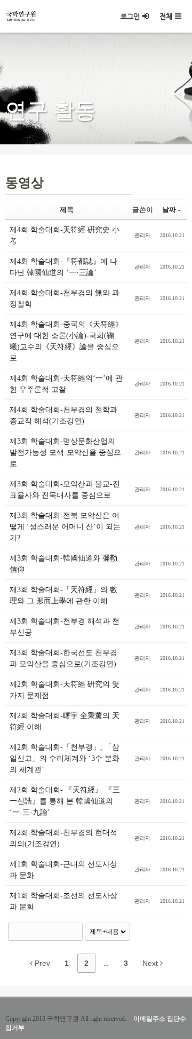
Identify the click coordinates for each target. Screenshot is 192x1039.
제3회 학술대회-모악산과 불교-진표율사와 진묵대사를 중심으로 (65, 489)
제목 (67, 210)
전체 (165, 16)
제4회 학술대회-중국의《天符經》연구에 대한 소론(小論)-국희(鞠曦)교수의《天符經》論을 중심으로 (66, 341)
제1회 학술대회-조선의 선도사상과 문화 (63, 901)
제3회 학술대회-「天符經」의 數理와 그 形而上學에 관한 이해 (63, 595)
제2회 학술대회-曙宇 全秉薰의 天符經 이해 (64, 721)
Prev (41, 963)
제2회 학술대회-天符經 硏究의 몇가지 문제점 (64, 689)
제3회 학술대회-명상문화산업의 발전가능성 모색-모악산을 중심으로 (65, 452)
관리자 (142, 235)
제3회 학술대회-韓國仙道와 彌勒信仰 (63, 563)
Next (151, 963)
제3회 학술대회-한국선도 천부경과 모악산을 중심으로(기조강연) (63, 658)
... (105, 963)
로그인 (130, 16)
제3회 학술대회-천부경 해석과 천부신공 (64, 626)
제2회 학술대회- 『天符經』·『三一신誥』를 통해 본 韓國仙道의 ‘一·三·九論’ (65, 801)
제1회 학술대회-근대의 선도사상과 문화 (63, 869)
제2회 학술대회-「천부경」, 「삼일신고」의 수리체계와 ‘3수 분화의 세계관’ (64, 758)
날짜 (169, 210)
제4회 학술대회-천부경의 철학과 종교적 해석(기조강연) (63, 415)
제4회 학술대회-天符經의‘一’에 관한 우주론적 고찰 (66, 383)
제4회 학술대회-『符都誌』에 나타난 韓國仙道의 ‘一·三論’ (63, 267)
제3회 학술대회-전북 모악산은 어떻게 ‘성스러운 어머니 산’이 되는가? (65, 526)
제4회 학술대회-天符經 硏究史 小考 (64, 235)
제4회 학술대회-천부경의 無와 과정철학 (64, 298)
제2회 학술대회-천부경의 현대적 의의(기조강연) (63, 838)
